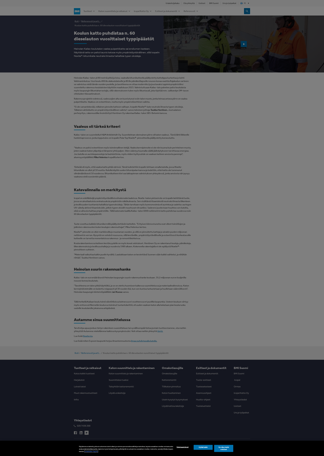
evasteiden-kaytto (91, 451)
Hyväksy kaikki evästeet (223, 448)
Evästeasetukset (183, 447)
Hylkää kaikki (203, 447)
